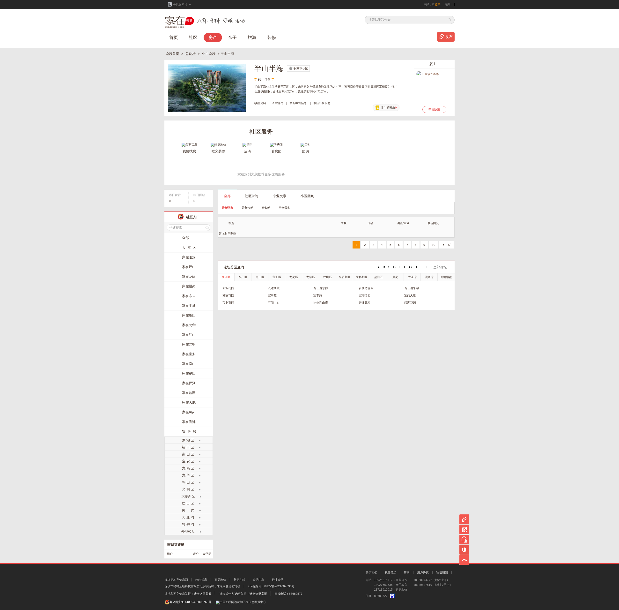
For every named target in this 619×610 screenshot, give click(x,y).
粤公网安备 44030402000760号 (190, 602)
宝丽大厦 (410, 295)
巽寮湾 (429, 277)
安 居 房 (189, 431)
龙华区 (310, 277)
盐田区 (378, 277)
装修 (271, 37)
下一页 (446, 245)
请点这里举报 (202, 593)
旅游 (252, 37)
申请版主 (434, 109)
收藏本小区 (301, 68)
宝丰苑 (317, 295)
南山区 (260, 277)
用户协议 (423, 572)
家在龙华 (189, 325)
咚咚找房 (201, 579)
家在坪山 (189, 267)
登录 (438, 4)
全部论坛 (440, 267)
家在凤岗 (189, 412)
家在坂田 (189, 315)
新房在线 (239, 579)
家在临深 (189, 257)
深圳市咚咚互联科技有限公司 (183, 586)
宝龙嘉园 (228, 302)
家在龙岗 (189, 277)
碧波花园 (364, 302)
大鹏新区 (361, 277)
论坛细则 (442, 572)
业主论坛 (209, 54)
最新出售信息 (298, 103)
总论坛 (191, 54)
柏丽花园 (228, 295)
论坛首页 (173, 54)
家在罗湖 (189, 383)
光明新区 (344, 277)
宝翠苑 (272, 295)
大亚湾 (412, 277)
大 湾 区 (189, 247)
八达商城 (274, 288)
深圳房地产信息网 (176, 579)
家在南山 (189, 364)
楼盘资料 (260, 103)
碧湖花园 (410, 302)
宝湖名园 (364, 295)
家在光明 (189, 344)
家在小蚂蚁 (432, 74)
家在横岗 (189, 286)
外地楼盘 (446, 277)
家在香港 (189, 422)
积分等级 (390, 572)
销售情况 (277, 103)
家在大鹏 (189, 402)
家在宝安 (189, 354)
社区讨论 (251, 196)
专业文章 (279, 196)
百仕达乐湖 (411, 288)
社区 (193, 37)
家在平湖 (189, 306)
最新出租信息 (322, 103)
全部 (227, 196)
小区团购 (307, 196)
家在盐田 (189, 393)
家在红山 (189, 335)
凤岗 (395, 277)
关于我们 (371, 572)
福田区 (243, 277)
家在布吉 (189, 296)
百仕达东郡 (320, 288)
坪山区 (327, 277)
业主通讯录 (389, 107)
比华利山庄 (320, 302)
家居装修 (220, 579)
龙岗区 (293, 277)
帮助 (407, 572)
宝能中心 (274, 302)
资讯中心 (258, 579)
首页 (173, 37)
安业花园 (228, 288)
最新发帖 (247, 208)
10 (433, 245)
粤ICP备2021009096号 (279, 586)
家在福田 (189, 373)
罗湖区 (226, 277)
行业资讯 (277, 579)
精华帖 (266, 208)
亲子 (232, 37)
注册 (448, 4)
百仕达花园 (366, 288)
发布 (449, 37)
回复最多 (284, 208)
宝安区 (277, 277)
